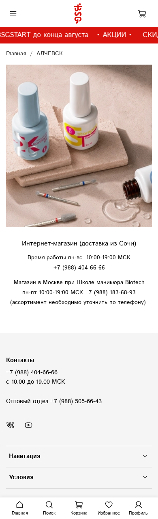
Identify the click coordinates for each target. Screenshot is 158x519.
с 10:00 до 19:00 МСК (35, 382)
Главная (16, 54)
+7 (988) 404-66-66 (32, 372)
